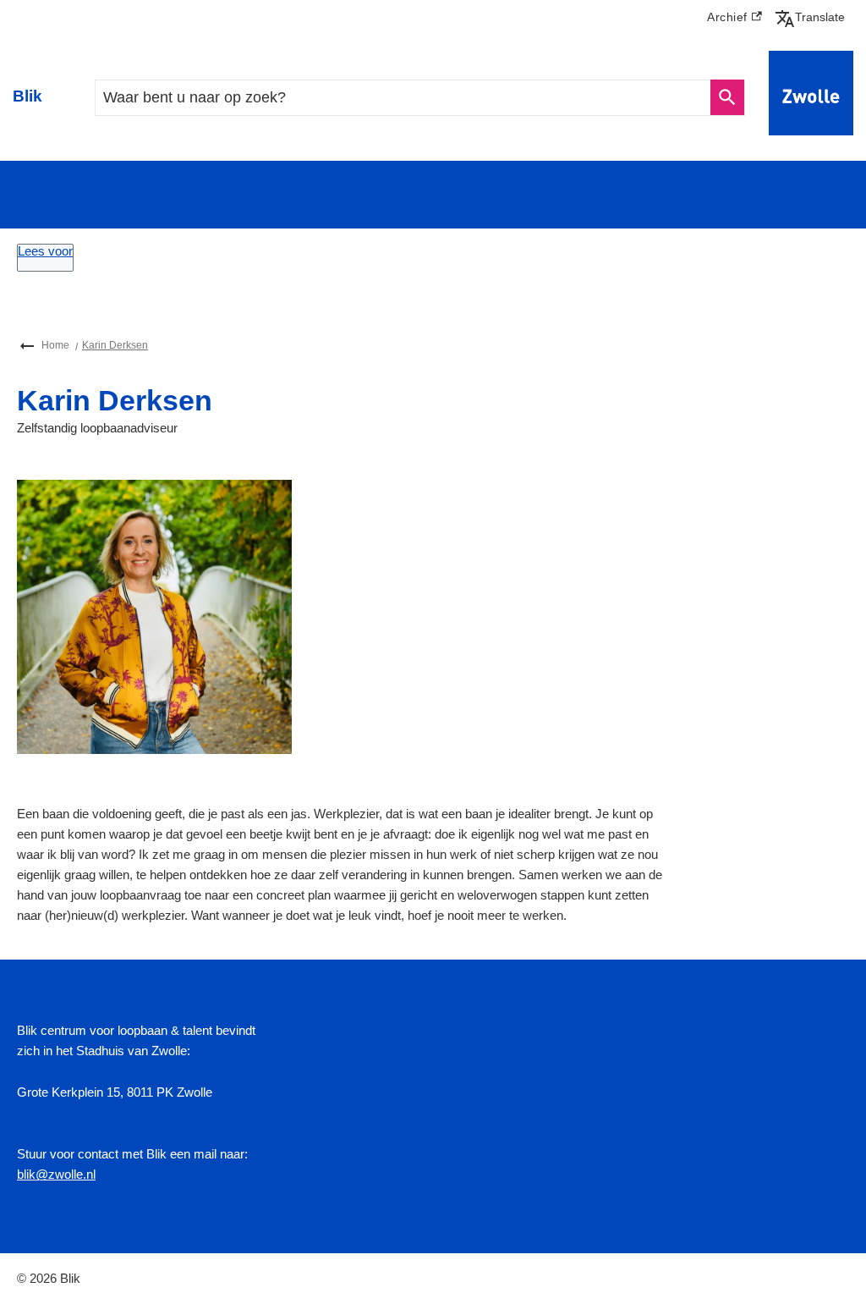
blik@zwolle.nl (56, 1174)
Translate (813, 17)
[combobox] (403, 98)
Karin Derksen (115, 345)
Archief (734, 19)
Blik (27, 96)
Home (55, 345)
